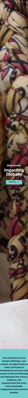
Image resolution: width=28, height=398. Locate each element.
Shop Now (12, 182)
